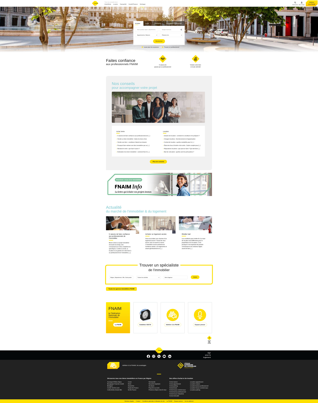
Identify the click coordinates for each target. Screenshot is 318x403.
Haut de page (209, 342)
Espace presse (178, 401)
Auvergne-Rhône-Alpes (114, 382)
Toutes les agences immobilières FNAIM (121, 289)
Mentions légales (129, 401)
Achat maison (173, 382)
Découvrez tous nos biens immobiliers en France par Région (129, 378)
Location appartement (196, 382)
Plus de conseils (158, 161)
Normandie (152, 382)
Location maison (195, 384)
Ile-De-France (132, 390)
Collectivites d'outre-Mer (114, 390)
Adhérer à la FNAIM (311, 3)
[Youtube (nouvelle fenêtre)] (164, 356)
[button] (107, 4)
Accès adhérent (189, 401)
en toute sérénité (195, 66)
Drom (129, 384)
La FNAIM (118, 324)
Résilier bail (186, 234)
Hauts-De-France (133, 388)
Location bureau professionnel (199, 386)
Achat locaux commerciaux (177, 390)
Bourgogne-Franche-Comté (115, 384)
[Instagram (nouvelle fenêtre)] (153, 356)
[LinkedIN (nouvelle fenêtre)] (169, 356)
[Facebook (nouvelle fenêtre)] (148, 356)
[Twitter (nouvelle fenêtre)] (159, 356)
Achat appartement (175, 384)
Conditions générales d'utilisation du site (153, 401)
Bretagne (110, 386)
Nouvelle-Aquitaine (154, 384)
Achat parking (173, 386)
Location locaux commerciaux (199, 388)
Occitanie (151, 386)
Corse (130, 382)
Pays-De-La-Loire (154, 388)
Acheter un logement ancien (156, 234)
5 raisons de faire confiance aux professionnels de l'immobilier (119, 236)
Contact (138, 401)
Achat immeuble (174, 396)
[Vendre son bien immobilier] (195, 59)
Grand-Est (131, 386)
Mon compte (302, 4)
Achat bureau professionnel (177, 392)
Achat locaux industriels (176, 394)
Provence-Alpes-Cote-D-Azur (157, 390)
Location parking (195, 390)
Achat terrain (173, 388)
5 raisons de (162, 66)
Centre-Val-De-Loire (113, 388)
